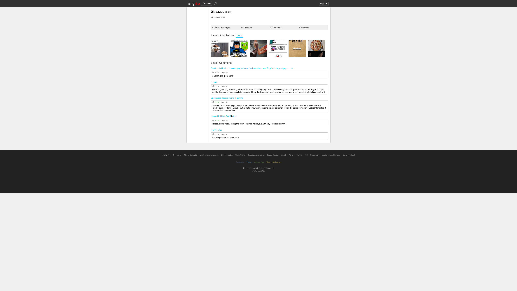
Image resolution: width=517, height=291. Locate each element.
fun (292, 68)
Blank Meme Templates (209, 155)
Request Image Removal (330, 155)
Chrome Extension (273, 162)
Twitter (249, 162)
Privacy (291, 155)
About (283, 155)
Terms (299, 155)
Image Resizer (273, 155)
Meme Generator (190, 155)
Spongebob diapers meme (222, 98)
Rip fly (213, 130)
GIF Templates (227, 155)
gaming (240, 98)
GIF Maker (177, 155)
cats (215, 82)
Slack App (314, 155)
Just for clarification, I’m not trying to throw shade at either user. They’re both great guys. (249, 68)
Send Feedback (349, 155)
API (306, 155)
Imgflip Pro (166, 155)
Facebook (240, 162)
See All (239, 36)
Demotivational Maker (256, 155)
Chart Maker (240, 155)
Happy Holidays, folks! (221, 116)
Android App (259, 162)
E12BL (217, 72)
